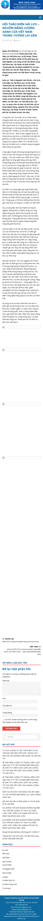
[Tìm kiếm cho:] (21, 737)
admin (18, 40)
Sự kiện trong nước (9, 884)
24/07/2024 (8, 40)
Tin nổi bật (6, 888)
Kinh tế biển (6, 861)
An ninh (5, 850)
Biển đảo (5, 853)
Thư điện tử (6, 705)
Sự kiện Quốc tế (8, 880)
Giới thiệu (6, 857)
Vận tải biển (6, 873)
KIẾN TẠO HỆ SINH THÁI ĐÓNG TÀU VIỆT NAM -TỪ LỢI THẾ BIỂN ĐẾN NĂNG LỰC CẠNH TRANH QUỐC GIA (21, 794)
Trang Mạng (7, 712)
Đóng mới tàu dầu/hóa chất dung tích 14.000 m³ (20, 832)
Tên (3, 698)
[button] (39, 17)
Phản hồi (5, 680)
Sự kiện (5, 877)
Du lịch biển (6, 865)
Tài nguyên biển (8, 869)
